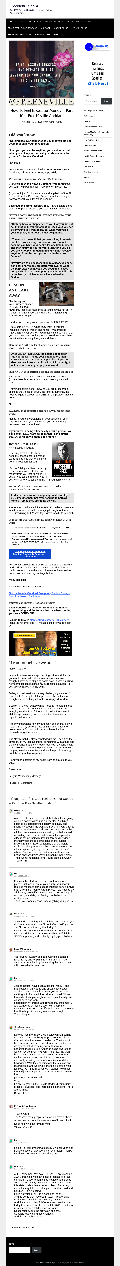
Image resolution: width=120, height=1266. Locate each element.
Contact (45, 28)
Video (86, 177)
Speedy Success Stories (46, 34)
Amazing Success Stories (93, 111)
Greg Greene (19, 1027)
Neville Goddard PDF (92, 161)
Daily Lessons (89, 116)
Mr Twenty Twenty (53, 122)
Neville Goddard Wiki (30, 22)
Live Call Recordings (92, 140)
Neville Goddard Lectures (94, 156)
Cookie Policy (61, 28)
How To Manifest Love (93, 127)
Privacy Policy (80, 28)
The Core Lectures (91, 172)
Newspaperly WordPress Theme (72, 1263)
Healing (87, 121)
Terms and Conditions (19, 34)
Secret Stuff (88, 167)
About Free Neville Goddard (22, 28)
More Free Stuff (90, 145)
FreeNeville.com (23, 6)
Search (87, 95)
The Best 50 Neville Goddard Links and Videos (68, 22)
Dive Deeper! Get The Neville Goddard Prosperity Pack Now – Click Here (30, 554)
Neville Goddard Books (93, 151)
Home (12, 22)
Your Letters (89, 183)
